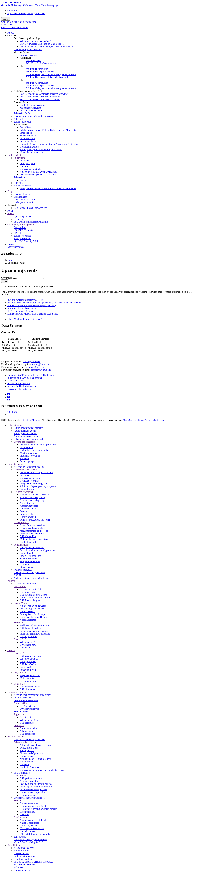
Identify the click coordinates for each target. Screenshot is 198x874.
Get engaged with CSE (31, 589)
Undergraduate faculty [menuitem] (24, 199)
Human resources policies (32, 792)
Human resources (28, 756)
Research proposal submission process (38, 809)
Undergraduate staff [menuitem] (23, 202)
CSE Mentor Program (30, 600)
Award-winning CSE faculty (34, 820)
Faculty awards (21, 817)
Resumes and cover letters (32, 528)
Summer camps (21, 850)
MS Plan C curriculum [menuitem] (37, 82)
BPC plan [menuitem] (18, 233)
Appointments (27, 503)
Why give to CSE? (29, 642)
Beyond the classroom (24, 441)
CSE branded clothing (30, 628)
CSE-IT (17, 575)
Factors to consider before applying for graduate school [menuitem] (46, 46)
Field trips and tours (23, 859)
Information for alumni (25, 583)
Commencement (28, 508)
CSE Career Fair (28, 536)
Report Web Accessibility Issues (151, 420)
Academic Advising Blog (32, 500)
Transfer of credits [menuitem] (28, 135)
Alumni (11, 581)
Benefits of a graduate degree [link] (28, 38)
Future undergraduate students (28, 428)
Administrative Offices (25, 742)
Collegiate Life (21, 544)
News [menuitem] (10, 210)
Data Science (7, 24)
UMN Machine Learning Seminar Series (27, 319)
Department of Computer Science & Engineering (31, 375)
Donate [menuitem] (11, 244)
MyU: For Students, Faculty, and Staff (26, 13)
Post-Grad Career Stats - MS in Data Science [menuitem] (42, 43)
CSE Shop (25, 814)
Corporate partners (16, 692)
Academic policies (29, 781)
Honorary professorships (32, 828)
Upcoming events (28, 592)
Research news (21, 711)
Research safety (27, 811)
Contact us (25, 647)
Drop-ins (24, 511)
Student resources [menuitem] (22, 185)
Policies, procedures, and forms (35, 519)
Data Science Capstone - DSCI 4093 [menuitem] (38, 174)
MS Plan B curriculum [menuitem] (37, 69)
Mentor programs (28, 453)
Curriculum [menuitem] (19, 158)
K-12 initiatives (27, 706)
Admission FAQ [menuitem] (22, 113)
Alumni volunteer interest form (35, 597)
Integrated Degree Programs (33, 483)
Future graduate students (25, 433)
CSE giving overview (30, 656)
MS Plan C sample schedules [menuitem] (40, 85)
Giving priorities (28, 661)
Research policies (28, 795)
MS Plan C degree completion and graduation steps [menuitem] (51, 88)
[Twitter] (8, 397)
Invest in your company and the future (32, 695)
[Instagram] (8, 399)
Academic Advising (23, 492)
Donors (11, 650)
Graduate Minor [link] (21, 102)
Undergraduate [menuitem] (14, 155)
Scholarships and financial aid (28, 439)
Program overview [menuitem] (29, 55)
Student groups (27, 461)
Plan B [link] (23, 66)
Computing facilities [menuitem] (29, 146)
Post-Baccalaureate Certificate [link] (28, 91)
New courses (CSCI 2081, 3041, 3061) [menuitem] (39, 171)
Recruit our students (23, 697)
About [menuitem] (10, 32)
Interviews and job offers (32, 533)
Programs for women (30, 455)
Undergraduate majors (30, 478)
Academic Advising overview (34, 494)
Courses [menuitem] (24, 166)
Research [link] (11, 205)
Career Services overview (32, 525)
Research (24, 458)
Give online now (28, 644)
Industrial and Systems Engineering (24, 378)
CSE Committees (22, 772)
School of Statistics (16, 380)
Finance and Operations (31, 753)
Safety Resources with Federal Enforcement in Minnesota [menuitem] (48, 130)
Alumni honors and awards (33, 606)
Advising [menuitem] (18, 119)
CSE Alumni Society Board (33, 594)
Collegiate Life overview (32, 547)
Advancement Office (30, 686)
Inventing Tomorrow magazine (35, 633)
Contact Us (19, 683)
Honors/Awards (21, 603)
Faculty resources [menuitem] (22, 238)
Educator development (25, 864)
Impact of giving (28, 670)
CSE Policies (20, 775)
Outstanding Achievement (32, 608)
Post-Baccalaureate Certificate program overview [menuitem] (44, 94)
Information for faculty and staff (29, 739)
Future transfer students (25, 430)
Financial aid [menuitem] (26, 132)
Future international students (27, 436)
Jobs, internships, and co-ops (34, 530)
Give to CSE (20, 639)
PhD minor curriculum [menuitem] (31, 110)
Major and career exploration (34, 539)
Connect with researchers (26, 700)
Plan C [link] (23, 80)
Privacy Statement (130, 420)
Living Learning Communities (34, 450)
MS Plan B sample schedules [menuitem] (40, 71)
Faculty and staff (15, 736)
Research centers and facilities (34, 806)
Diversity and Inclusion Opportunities (38, 444)
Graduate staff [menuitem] (20, 196)
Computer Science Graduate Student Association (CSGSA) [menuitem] (49, 144)
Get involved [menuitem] (20, 227)
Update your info (28, 636)
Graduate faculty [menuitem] (22, 194)
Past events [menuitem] (19, 219)
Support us (19, 714)
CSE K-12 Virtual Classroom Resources (33, 861)
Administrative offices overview (35, 745)
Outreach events (21, 853)
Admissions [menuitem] (19, 177)
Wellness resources (23, 569)
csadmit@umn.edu (35, 367)
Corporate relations (29, 728)
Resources (19, 622)
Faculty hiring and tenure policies (36, 784)
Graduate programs (29, 480)
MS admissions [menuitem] (33, 60)
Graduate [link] (11, 35)
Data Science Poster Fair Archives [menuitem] (30, 208)
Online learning (27, 489)
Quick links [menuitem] (25, 127)
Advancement (26, 731)
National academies (29, 822)
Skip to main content (11, 2)
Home (10, 260)
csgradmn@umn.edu (41, 369)
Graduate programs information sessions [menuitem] (33, 116)
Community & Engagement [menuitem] (20, 224)
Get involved (20, 586)
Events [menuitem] (10, 213)
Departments (26, 475)
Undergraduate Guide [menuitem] (30, 169)
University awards (29, 825)
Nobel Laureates (28, 619)
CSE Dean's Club (28, 664)
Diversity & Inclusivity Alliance (29, 572)
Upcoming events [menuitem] (22, 216)
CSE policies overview (31, 778)
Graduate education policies (33, 789)
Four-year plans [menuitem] (27, 163)
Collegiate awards (28, 831)
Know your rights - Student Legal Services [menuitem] (41, 149)
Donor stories (26, 667)
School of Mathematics (18, 383)
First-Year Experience (30, 555)
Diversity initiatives (29, 708)
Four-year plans (27, 514)
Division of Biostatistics (19, 389)
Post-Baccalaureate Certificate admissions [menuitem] (40, 96)
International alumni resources (34, 631)
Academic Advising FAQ (32, 497)
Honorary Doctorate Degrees (34, 617)
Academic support (29, 505)
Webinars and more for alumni (34, 625)
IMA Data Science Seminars (21, 311)
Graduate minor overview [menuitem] (32, 105)
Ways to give (20, 672)
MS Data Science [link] (22, 52)
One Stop (12, 10)
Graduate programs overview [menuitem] (28, 49)
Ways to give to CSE (30, 675)
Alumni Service (27, 611)
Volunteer (18, 867)
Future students (14, 425)
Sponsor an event (22, 870)
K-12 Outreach (14, 845)
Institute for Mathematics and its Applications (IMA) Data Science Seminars (44, 302)
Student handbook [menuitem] (22, 121)
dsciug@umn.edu (41, 364)
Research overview (29, 803)
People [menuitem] (10, 191)
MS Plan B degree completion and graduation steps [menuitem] (51, 74)
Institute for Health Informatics (22, 386)
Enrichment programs (24, 856)
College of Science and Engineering (18, 22)
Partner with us (21, 703)
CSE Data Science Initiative (14, 27)
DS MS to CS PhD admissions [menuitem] (41, 63)
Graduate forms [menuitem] (27, 138)
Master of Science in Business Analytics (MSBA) (31, 305)
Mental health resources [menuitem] (31, 152)
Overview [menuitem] (25, 160)
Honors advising (28, 517)
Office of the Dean (29, 747)
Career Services (21, 522)
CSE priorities (27, 722)
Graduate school (28, 542)
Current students (15, 464)
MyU (10, 414)
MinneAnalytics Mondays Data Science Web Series (32, 313)
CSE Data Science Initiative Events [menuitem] (31, 221)
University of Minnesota (31, 420)
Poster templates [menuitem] (28, 141)
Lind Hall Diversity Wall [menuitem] (26, 241)
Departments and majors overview (36, 472)
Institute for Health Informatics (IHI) (25, 299)
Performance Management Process (30, 839)
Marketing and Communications (35, 759)
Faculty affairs (27, 750)
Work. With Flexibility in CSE (28, 842)
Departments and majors (25, 469)
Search (5, 19)
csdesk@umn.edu (31, 361)
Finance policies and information (36, 786)
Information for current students (29, 467)
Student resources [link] (22, 124)
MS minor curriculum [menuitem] (30, 107)
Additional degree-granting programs (38, 486)
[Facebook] (8, 394)
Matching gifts (27, 678)
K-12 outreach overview (25, 847)
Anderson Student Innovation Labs (31, 578)
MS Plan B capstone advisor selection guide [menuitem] (47, 77)
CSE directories (27, 689)
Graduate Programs (29, 767)
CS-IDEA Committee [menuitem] (24, 230)
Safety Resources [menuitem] (15, 246)
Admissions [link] (25, 57)
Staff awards (20, 836)
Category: (6, 278)
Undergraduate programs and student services (42, 770)
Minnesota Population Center (21, 308)
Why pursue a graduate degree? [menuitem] (35, 41)
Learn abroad (26, 447)
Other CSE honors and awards (35, 834)
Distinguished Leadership (32, 614)
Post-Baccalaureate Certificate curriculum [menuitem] (40, 99)
